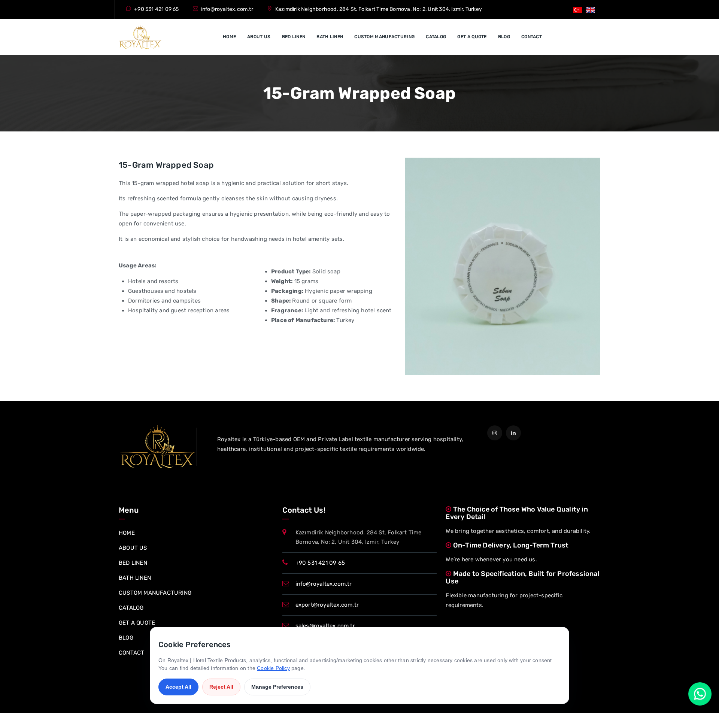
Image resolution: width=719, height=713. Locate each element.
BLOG (504, 36)
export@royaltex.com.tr (327, 604)
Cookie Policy (273, 668)
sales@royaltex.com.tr (325, 625)
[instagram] (494, 432)
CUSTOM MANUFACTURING (384, 36)
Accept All (178, 687)
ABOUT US (258, 36)
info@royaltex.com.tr (227, 9)
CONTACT (531, 36)
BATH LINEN (329, 36)
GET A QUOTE (471, 36)
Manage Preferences (277, 687)
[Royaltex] (140, 37)
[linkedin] (513, 432)
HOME (229, 36)
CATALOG (436, 36)
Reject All (221, 687)
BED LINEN (294, 36)
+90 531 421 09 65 (156, 9)
